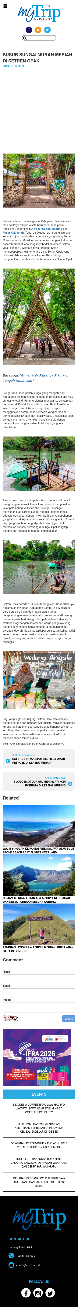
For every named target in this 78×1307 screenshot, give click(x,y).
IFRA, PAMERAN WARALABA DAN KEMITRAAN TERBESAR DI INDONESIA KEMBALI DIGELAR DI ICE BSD (39, 1127)
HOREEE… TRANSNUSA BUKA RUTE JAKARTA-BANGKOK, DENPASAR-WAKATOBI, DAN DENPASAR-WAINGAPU (39, 1162)
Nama (6, 971)
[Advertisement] (39, 109)
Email (6, 985)
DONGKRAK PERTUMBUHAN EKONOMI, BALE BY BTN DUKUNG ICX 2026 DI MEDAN (39, 1145)
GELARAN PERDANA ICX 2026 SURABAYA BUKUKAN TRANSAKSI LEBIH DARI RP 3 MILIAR (39, 1182)
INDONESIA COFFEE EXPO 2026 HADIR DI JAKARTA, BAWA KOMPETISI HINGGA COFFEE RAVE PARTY (39, 1108)
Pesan (7, 999)
